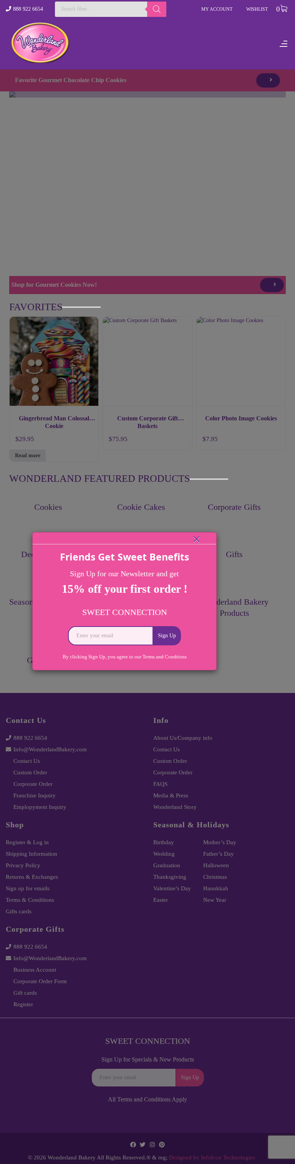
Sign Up (167, 635)
